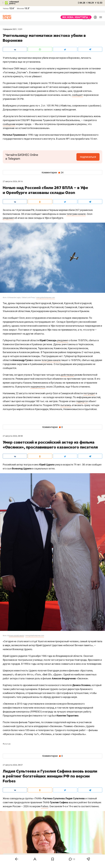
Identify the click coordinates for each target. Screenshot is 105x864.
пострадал (89, 393)
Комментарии (52, 172)
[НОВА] (75, 17)
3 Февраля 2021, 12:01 (12, 29)
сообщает (77, 94)
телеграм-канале (76, 214)
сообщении (9, 124)
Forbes (44, 806)
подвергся (82, 401)
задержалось (38, 386)
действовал (67, 374)
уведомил (8, 217)
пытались (65, 405)
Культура (6, 744)
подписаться (88, 156)
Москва (20, 8)
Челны (6, 8)
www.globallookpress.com (45, 298)
